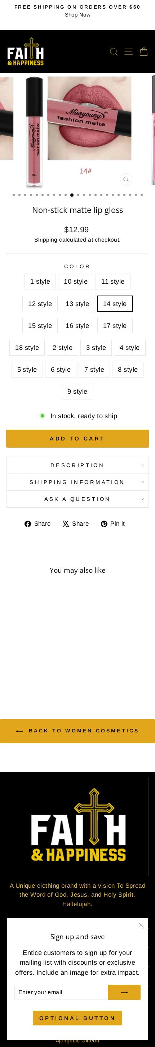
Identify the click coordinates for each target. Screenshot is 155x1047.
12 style (40, 303)
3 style (96, 347)
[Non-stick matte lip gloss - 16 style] (20, 669)
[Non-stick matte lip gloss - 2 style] (45, 669)
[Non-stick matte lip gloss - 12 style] (37, 662)
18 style (27, 347)
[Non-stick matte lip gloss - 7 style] (37, 676)
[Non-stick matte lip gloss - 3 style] (54, 669)
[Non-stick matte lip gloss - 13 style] (45, 662)
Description (77, 465)
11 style (113, 281)
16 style (77, 325)
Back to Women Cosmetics (83, 730)
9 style (77, 391)
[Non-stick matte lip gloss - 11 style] (29, 662)
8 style (128, 369)
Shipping (46, 240)
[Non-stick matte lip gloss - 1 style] (12, 662)
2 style (62, 347)
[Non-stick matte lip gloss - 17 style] (29, 669)
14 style (115, 303)
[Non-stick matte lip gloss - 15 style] (12, 669)
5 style (27, 369)
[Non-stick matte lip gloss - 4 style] (12, 676)
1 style (40, 281)
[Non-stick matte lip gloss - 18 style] (37, 669)
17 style (115, 325)
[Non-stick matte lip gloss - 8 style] (45, 676)
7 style (94, 369)
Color (77, 266)
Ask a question (77, 499)
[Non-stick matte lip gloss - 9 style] (54, 676)
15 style (40, 325)
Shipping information (77, 482)
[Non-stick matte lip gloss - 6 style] (29, 676)
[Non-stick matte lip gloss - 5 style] (20, 676)
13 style (77, 303)
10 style (76, 281)
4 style (130, 347)
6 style (61, 369)
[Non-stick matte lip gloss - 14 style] (54, 662)
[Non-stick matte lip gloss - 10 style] (20, 662)
